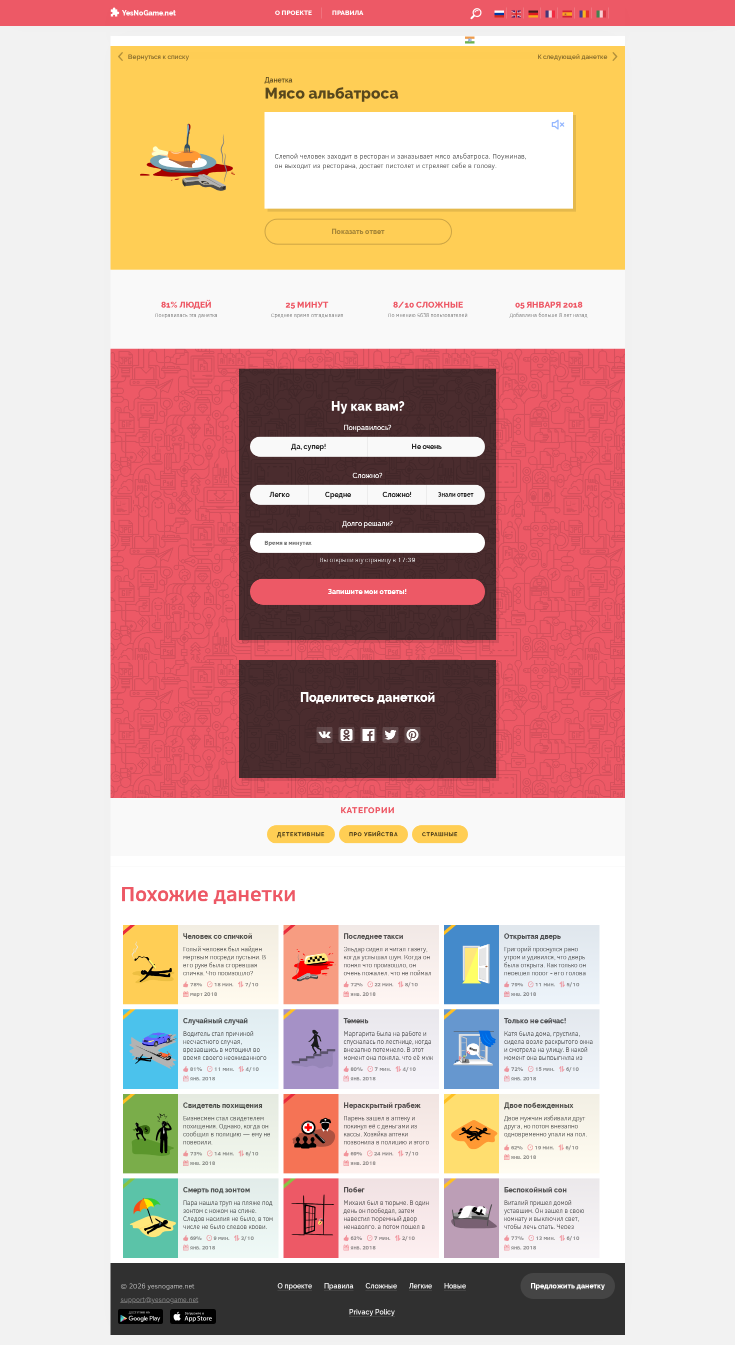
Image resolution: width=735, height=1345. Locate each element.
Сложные (381, 1286)
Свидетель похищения (200, 1133)
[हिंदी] (469, 39)
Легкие (420, 1286)
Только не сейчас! (522, 1049)
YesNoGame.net (149, 13)
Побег (361, 1218)
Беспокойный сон (522, 1218)
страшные (440, 834)
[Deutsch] (533, 13)
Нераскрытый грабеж (361, 1133)
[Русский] (499, 13)
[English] (516, 13)
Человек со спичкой (200, 964)
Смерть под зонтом (200, 1218)
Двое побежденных (522, 1133)
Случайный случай (200, 1049)
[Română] (584, 13)
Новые (455, 1286)
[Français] (550, 13)
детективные (301, 834)
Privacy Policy (372, 1312)
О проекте (293, 13)
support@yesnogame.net (159, 1299)
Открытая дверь (522, 964)
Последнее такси (361, 964)
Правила (348, 13)
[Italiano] (601, 13)
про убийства (373, 834)
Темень (361, 1049)
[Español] (567, 13)
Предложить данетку (567, 1286)
